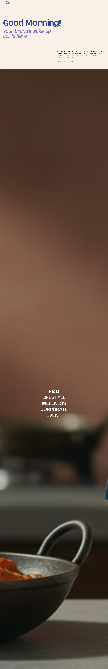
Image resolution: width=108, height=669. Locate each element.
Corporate (54, 409)
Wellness (54, 403)
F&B (54, 391)
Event (54, 415)
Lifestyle (54, 397)
